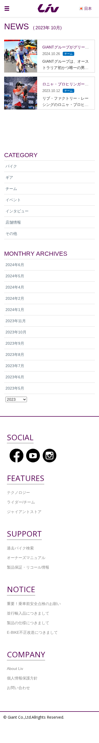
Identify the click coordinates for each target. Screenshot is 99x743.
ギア (9, 177)
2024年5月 (15, 276)
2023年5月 (15, 388)
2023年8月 (15, 354)
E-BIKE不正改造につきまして (32, 632)
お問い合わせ (18, 688)
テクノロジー (18, 492)
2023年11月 (16, 321)
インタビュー (17, 211)
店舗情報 (13, 222)
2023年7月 (15, 366)
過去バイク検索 (20, 548)
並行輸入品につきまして (28, 613)
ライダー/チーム (21, 502)
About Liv (15, 668)
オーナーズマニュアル (26, 557)
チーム (11, 188)
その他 (11, 233)
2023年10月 (16, 332)
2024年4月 (15, 287)
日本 (88, 8)
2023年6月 (15, 377)
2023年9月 (15, 343)
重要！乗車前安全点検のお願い (34, 603)
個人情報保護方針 (22, 678)
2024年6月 (15, 265)
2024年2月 (15, 298)
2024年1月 (15, 309)
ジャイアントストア (24, 511)
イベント (13, 200)
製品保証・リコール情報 (28, 567)
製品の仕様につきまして (28, 623)
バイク (11, 166)
